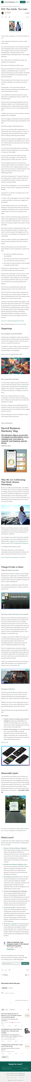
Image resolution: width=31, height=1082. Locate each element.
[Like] (2, 17)
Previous (6, 975)
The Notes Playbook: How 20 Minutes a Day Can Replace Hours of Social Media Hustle (11, 1015)
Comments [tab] (4, 988)
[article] (15, 1020)
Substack (9, 1080)
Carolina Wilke (10, 1051)
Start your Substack (13, 1077)
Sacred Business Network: (11, 877)
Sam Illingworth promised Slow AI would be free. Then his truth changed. (11, 1031)
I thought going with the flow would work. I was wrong (12, 1045)
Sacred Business (23, 387)
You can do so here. (21, 324)
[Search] (28, 1009)
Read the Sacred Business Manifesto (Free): (15, 864)
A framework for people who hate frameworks (9, 1019)
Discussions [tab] (12, 1009)
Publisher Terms (22, 1073)
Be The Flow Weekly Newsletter (10, 6)
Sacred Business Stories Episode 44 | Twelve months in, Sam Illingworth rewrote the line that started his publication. (12, 1035)
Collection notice (21, 1075)
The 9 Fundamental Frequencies (19, 543)
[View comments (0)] (6, 17)
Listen (27, 13)
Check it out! (4, 742)
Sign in (28, 2)
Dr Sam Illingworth (10, 1039)
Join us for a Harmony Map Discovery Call (12, 321)
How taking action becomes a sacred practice (10, 1049)
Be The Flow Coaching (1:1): (11, 924)
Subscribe (22, 2)
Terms (16, 1075)
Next (26, 975)
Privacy (12, 1075)
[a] (27, 1031)
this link (17, 665)
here (2, 830)
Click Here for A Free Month (20, 614)
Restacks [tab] (11, 988)
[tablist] (7, 988)
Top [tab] (3, 1009)
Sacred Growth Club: (9, 908)
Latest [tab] (6, 1009)
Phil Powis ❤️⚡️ (8, 12)
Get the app (21, 1077)
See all (4, 1057)
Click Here (16, 570)
